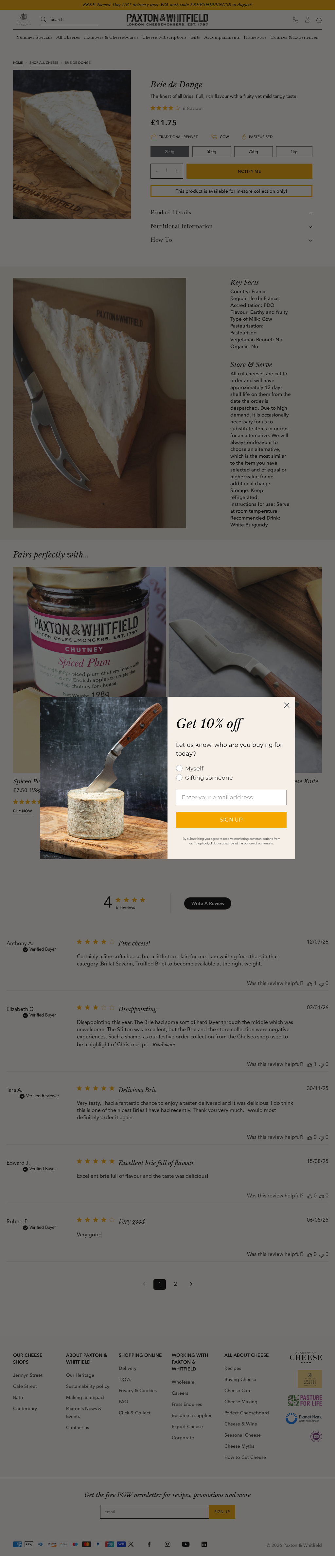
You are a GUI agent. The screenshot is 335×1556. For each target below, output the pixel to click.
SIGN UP (231, 820)
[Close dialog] (286, 705)
